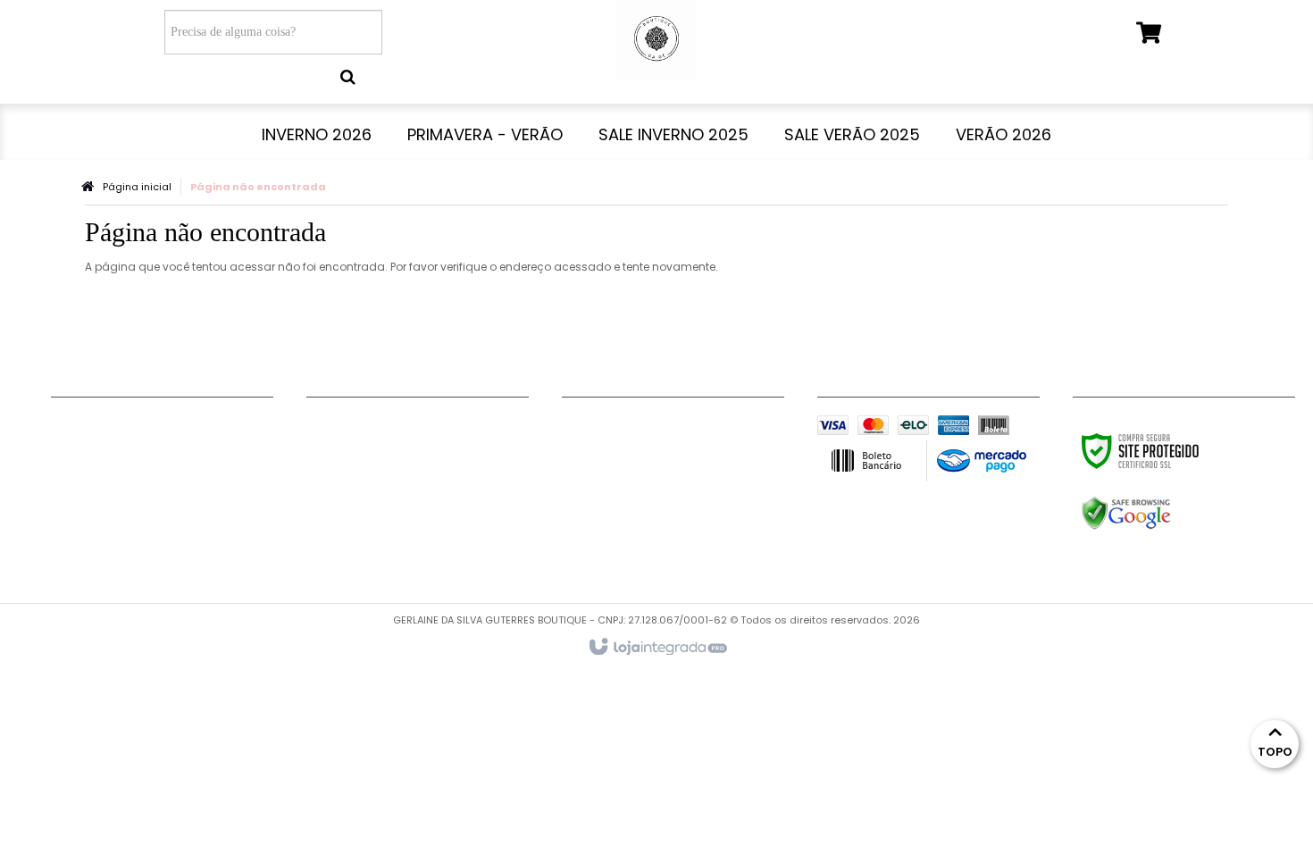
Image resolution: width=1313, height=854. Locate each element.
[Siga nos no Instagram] (700, 428)
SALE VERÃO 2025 (361, 493)
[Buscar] (347, 76)
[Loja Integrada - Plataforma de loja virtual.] (657, 648)
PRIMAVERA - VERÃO (370, 448)
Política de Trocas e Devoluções (156, 515)
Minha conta (92, 448)
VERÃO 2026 (345, 515)
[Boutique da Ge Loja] (656, 40)
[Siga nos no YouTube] (642, 428)
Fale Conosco (96, 426)
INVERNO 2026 (351, 426)
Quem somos (94, 538)
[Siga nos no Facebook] (584, 428)
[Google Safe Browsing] (1164, 514)
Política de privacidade (126, 493)
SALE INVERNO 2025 (367, 471)
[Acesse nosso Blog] (584, 455)
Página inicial (137, 187)
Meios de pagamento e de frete (153, 471)
